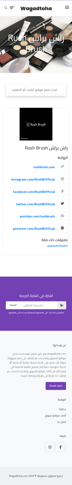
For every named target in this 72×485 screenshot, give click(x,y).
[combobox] (36, 90)
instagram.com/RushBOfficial (33, 179)
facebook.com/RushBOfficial (34, 192)
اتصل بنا (61, 421)
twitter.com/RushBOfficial (35, 204)
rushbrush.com (44, 167)
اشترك (13, 305)
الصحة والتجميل (57, 246)
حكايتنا (62, 409)
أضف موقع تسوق (55, 415)
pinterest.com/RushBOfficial (34, 228)
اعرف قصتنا (55, 386)
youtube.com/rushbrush (37, 216)
